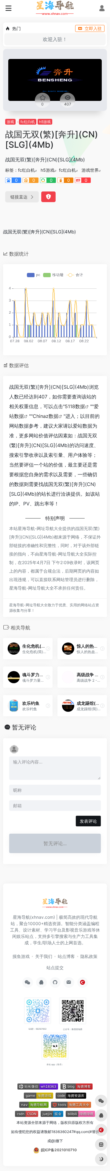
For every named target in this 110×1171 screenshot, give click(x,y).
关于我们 (43, 956)
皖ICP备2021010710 (59, 1150)
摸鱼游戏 (21, 956)
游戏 (10, 121)
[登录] (102, 9)
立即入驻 (93, 28)
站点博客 (66, 956)
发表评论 (88, 821)
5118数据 (75, 406)
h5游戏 (45, 121)
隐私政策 (88, 956)
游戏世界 (90, 170)
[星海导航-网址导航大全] (55, 905)
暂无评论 (24, 727)
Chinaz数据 (45, 416)
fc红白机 (27, 121)
